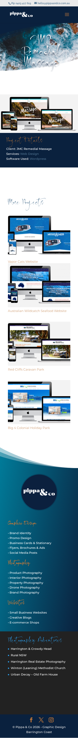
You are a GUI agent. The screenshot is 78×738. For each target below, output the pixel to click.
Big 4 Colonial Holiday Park (29, 428)
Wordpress (38, 159)
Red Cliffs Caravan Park (26, 369)
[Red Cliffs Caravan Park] (39, 344)
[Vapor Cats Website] (39, 236)
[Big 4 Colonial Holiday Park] (39, 402)
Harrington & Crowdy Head (31, 649)
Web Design (29, 154)
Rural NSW (19, 655)
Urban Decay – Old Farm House (34, 674)
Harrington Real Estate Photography (38, 661)
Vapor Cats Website (23, 262)
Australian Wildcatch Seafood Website (37, 311)
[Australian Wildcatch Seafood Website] (39, 285)
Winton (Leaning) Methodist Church (38, 668)
